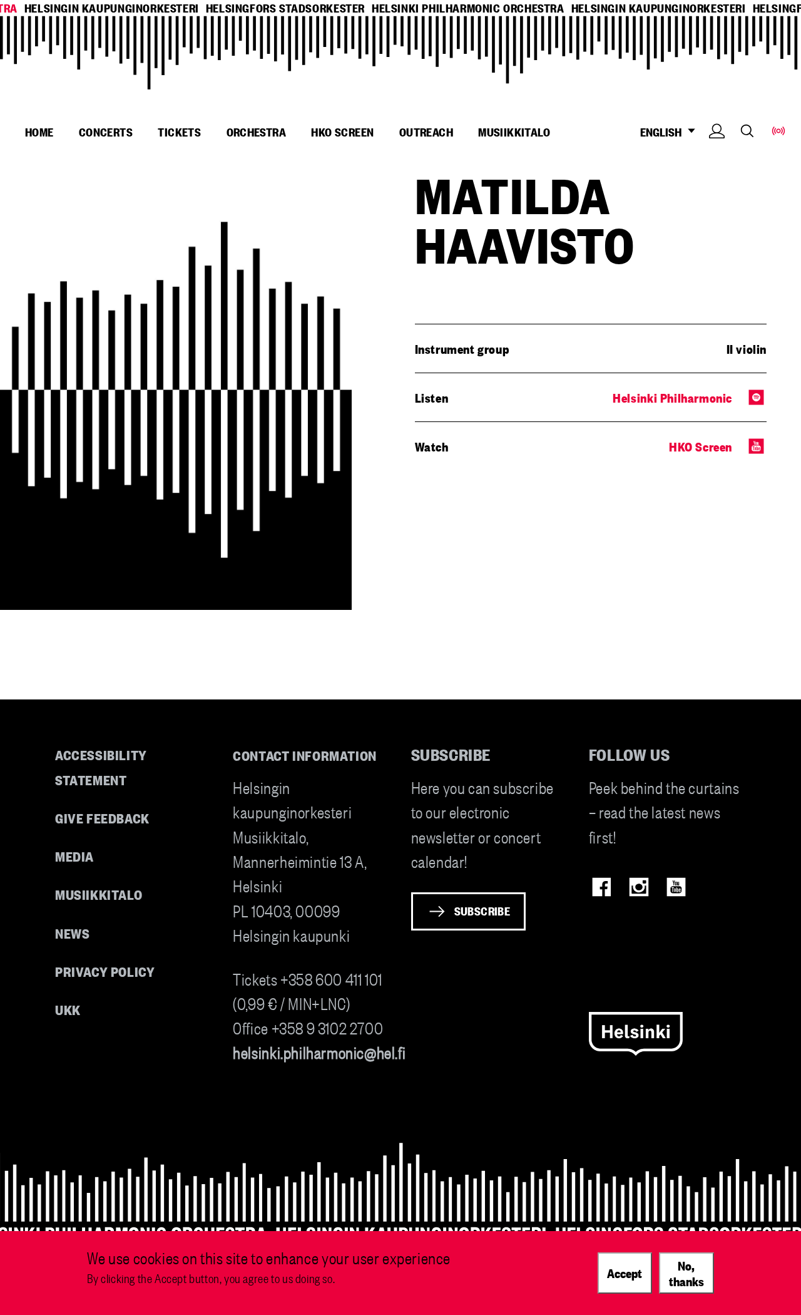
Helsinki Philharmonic (672, 397)
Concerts (106, 131)
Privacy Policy (105, 971)
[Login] (717, 150)
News (72, 933)
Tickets (179, 131)
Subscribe (482, 910)
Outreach (426, 131)
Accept (624, 1272)
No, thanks (686, 1272)
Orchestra (257, 131)
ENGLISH (663, 132)
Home (39, 131)
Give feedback (102, 817)
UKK (68, 1009)
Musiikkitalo (514, 131)
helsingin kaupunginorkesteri (111, 8)
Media (74, 856)
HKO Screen (342, 131)
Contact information (305, 755)
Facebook (602, 887)
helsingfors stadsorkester (285, 8)
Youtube (676, 887)
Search (747, 131)
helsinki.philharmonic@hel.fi (319, 1051)
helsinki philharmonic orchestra (468, 8)
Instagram (638, 887)
